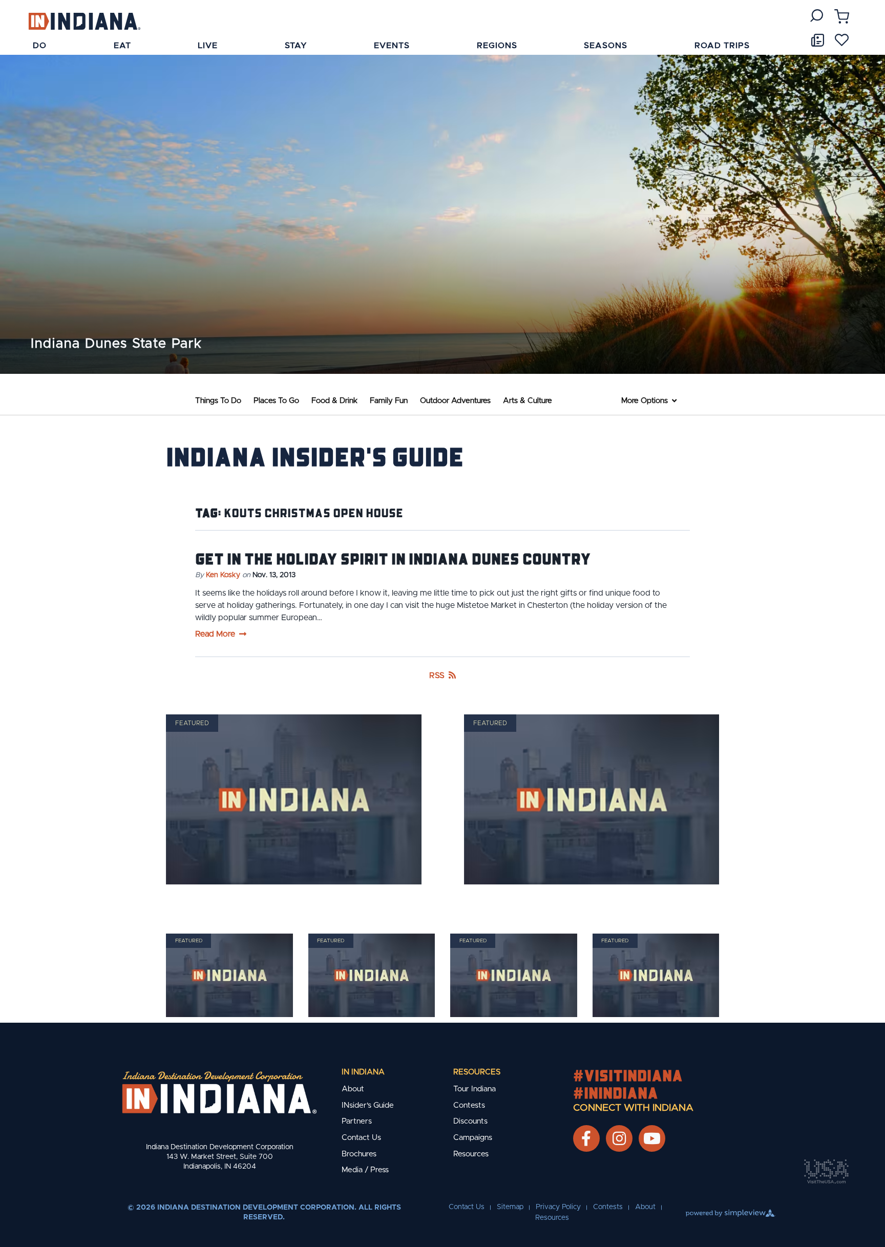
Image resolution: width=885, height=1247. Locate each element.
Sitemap (510, 1207)
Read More (215, 634)
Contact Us (361, 1138)
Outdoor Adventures (455, 401)
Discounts (470, 1121)
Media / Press (365, 1170)
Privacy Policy (558, 1207)
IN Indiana (363, 1072)
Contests (469, 1105)
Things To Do (218, 401)
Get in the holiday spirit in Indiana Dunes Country (393, 558)
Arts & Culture (527, 401)
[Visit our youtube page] (652, 1138)
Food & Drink (334, 401)
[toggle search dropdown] (816, 15)
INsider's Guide (368, 1105)
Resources (476, 1072)
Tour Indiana (474, 1089)
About (353, 1089)
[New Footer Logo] (219, 1092)
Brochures (359, 1154)
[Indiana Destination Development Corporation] (84, 20)
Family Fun (389, 401)
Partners (357, 1121)
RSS (437, 675)
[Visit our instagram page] (619, 1138)
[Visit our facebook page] (586, 1138)
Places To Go (276, 401)
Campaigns (472, 1138)
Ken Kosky (223, 575)
